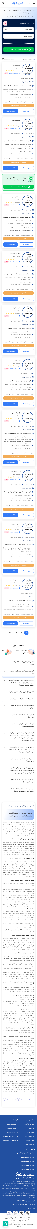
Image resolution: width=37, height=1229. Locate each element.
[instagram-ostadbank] (28, 1208)
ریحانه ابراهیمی (16, 197)
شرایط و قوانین (29, 1145)
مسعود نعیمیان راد (15, 524)
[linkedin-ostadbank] (34, 1208)
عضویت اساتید (11, 1124)
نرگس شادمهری (16, 413)
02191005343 (21, 1201)
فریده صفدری (16, 65)
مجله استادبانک (29, 1140)
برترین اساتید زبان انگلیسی (25, 1153)
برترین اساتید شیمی (27, 1165)
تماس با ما (30, 1132)
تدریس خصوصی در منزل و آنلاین (20, 1183)
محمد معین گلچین (15, 253)
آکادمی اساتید (11, 1132)
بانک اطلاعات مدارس (9, 1136)
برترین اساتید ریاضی (27, 1157)
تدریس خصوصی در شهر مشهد (16, 806)
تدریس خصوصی (29, 806)
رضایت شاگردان (29, 1124)
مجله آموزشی (12, 1128)
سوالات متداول (29, 1136)
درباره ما (31, 1128)
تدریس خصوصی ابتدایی (18, 1186)
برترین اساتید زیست (27, 1169)
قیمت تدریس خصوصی (9, 1140)
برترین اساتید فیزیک (27, 1161)
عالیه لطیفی (17, 360)
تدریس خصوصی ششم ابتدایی (24, 1188)
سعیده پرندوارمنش (15, 580)
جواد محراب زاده (16, 120)
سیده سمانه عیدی (16, 471)
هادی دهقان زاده (16, 308)
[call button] (5, 1224)
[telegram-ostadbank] (31, 1208)
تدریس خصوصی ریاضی (11, 1185)
